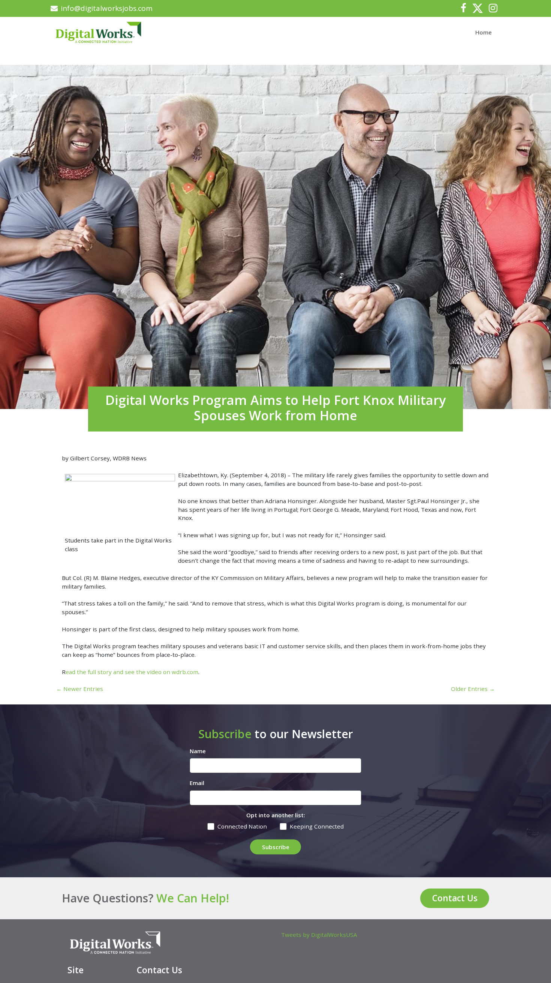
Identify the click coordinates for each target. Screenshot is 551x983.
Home (483, 32)
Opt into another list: (275, 815)
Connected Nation (242, 826)
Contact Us (455, 898)
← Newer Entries (79, 688)
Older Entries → (473, 688)
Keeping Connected (317, 826)
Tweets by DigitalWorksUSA (319, 934)
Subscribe (275, 847)
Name (198, 751)
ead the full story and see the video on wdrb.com (132, 672)
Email (197, 783)
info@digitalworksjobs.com (107, 8)
